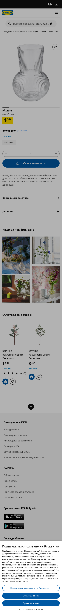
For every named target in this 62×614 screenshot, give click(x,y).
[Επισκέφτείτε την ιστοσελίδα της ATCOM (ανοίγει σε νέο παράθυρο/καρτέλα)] (31, 610)
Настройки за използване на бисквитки (29, 588)
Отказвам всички (31, 595)
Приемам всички (31, 603)
